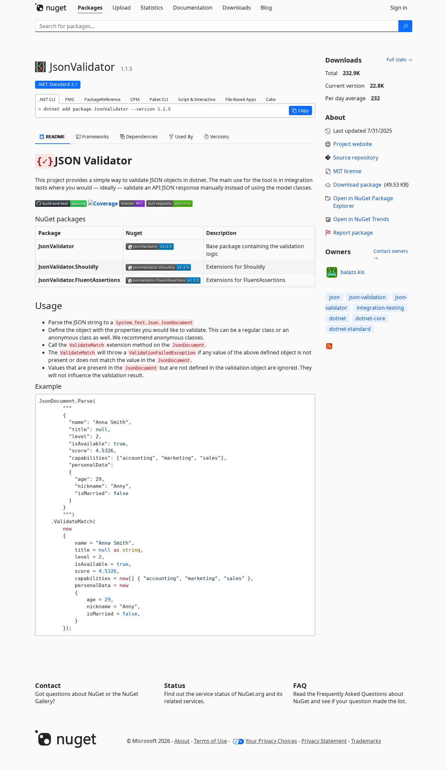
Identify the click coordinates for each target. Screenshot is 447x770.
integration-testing (380, 307)
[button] (300, 110)
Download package (357, 184)
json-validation (367, 297)
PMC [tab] (69, 99)
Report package (353, 232)
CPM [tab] (135, 99)
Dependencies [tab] (141, 136)
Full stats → (399, 59)
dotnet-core (370, 318)
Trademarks (366, 741)
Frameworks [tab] (95, 136)
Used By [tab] (183, 136)
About (182, 741)
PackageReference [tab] (102, 99)
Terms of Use (210, 741)
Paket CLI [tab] (159, 99)
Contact (48, 685)
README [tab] (55, 136)
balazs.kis (352, 272)
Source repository (355, 157)
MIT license (347, 171)
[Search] (405, 26)
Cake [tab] (271, 99)
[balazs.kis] (332, 272)
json (334, 297)
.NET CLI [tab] (47, 99)
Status (174, 685)
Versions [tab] (219, 136)
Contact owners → (391, 254)
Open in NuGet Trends (361, 219)
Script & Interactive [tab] (196, 99)
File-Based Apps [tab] (240, 99)
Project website (352, 144)
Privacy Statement (324, 741)
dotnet (337, 318)
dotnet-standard (350, 329)
